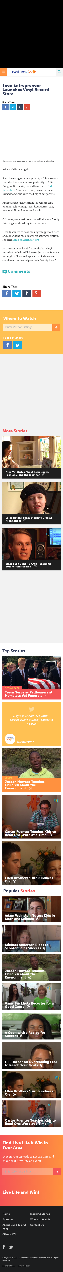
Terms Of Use (8, 1266)
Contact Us (37, 1224)
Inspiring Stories (40, 1213)
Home (6, 1213)
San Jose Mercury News (25, 239)
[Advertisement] (31, 34)
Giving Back (12, 688)
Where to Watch (40, 1219)
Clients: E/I (9, 1234)
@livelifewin (25, 742)
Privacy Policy (24, 1266)
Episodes (7, 1219)
